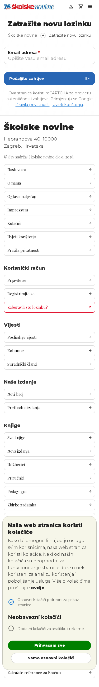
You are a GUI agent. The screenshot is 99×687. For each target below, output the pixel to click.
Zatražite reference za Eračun (49, 672)
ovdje (38, 587)
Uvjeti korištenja (68, 104)
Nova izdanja (49, 451)
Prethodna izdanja (49, 407)
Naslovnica (49, 169)
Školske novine (26, 35)
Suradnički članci (49, 364)
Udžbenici (49, 464)
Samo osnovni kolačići (51, 658)
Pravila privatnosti (33, 104)
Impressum (49, 210)
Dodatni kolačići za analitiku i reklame (50, 628)
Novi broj (49, 394)
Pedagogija (49, 491)
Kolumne (49, 351)
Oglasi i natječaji (49, 196)
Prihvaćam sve (49, 645)
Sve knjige (49, 438)
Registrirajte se (49, 294)
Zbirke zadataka (49, 505)
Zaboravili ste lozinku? (50, 307)
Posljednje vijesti (49, 337)
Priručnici (49, 478)
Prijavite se (49, 280)
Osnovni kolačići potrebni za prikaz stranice (48, 602)
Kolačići (49, 223)
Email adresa (24, 52)
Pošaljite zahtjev (49, 78)
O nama (49, 183)
